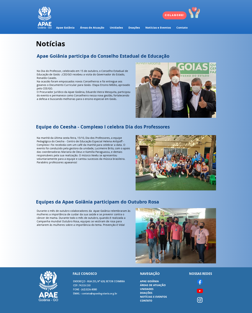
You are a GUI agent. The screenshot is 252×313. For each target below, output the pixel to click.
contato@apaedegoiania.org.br (99, 293)
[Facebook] (199, 281)
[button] (176, 90)
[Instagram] (199, 299)
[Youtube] (199, 290)
